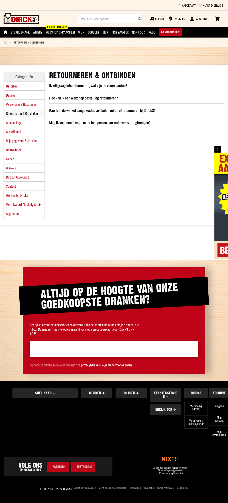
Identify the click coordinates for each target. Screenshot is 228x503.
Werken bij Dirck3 (17, 195)
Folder (10, 159)
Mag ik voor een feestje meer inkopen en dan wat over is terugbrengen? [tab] (100, 122)
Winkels (11, 168)
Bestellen (12, 86)
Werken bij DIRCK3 (196, 407)
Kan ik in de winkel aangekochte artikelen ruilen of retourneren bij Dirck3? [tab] (102, 110)
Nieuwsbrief (13, 149)
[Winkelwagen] (217, 18)
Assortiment (13, 131)
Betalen (11, 95)
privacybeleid (89, 365)
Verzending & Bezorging (21, 104)
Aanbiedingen (14, 122)
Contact (11, 186)
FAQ (5, 42)
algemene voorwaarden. (117, 365)
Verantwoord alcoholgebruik (196, 421)
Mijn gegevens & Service (21, 140)
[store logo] (21, 19)
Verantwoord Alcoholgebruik (23, 204)
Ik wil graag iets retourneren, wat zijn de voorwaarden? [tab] (88, 85)
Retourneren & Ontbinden (22, 113)
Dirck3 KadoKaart (17, 177)
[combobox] (110, 18)
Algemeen (12, 213)
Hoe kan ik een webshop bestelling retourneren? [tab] (83, 98)
